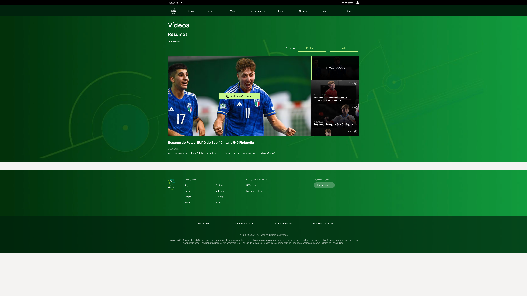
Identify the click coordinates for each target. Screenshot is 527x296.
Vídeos (188, 196)
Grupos (188, 191)
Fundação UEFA (254, 191)
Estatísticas (191, 202)
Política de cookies (283, 223)
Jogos (187, 185)
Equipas (219, 185)
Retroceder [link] (175, 41)
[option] (335, 68)
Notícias (219, 191)
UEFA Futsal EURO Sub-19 (174, 11)
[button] (212, 11)
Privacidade (203, 223)
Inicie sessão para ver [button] (242, 96)
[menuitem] (194, 11)
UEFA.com (251, 185)
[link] (190, 11)
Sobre (218, 202)
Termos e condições (243, 223)
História (219, 196)
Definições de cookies (324, 223)
